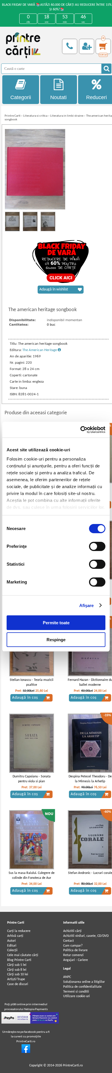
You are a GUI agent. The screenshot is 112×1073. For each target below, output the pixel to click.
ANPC (67, 977)
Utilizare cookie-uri (76, 996)
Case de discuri (17, 984)
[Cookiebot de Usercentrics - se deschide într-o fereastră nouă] (80, 430)
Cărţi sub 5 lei (16, 965)
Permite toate (56, 622)
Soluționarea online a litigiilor (84, 982)
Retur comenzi (73, 955)
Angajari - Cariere (75, 960)
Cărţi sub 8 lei (16, 970)
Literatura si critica (35, 115)
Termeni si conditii (76, 991)
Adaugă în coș (25, 698)
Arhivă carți (15, 936)
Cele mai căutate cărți (22, 955)
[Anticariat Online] (26, 1052)
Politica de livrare (75, 950)
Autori (11, 941)
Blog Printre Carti (19, 960)
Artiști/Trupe (16, 979)
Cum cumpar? (73, 945)
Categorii (20, 97)
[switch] (97, 546)
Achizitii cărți (72, 931)
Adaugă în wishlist (53, 289)
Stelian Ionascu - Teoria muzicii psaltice (31, 682)
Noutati (58, 97)
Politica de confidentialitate (82, 987)
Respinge (56, 639)
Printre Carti (12, 115)
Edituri (11, 945)
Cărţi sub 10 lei (17, 974)
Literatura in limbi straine (66, 115)
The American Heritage (40, 350)
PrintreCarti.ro (73, 1065)
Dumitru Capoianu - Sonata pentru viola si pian (32, 779)
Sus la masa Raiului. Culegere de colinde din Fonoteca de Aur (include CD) (32, 878)
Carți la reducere (18, 931)
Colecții (12, 950)
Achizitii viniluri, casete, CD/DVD (86, 936)
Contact (68, 941)
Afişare (86, 605)
